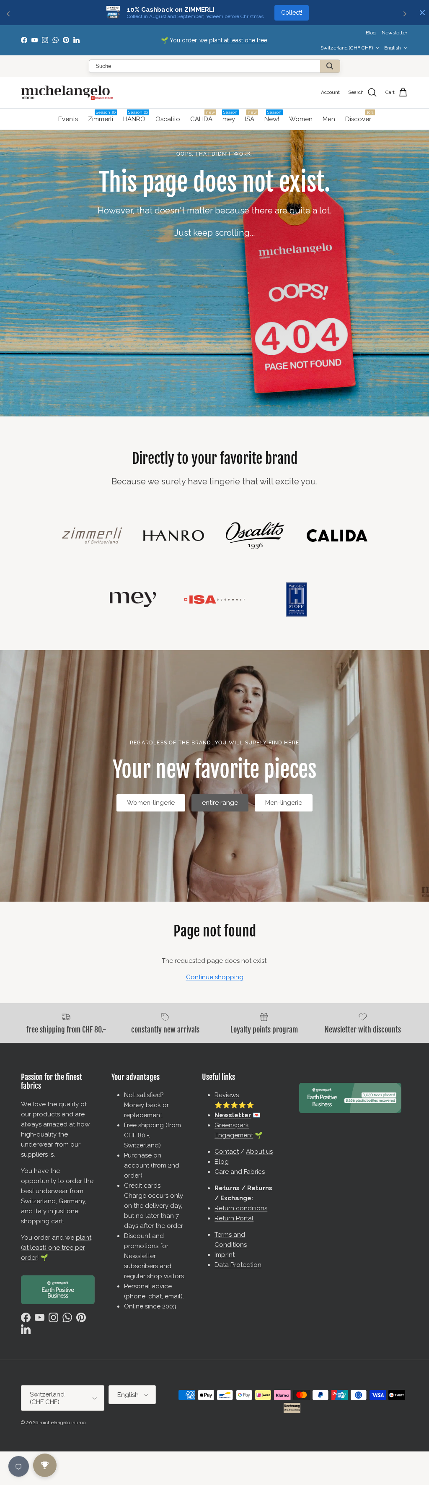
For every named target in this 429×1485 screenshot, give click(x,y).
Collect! (291, 12)
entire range (220, 802)
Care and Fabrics (239, 1172)
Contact (226, 1151)
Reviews (226, 1095)
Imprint (224, 1255)
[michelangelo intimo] (67, 93)
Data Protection (237, 1265)
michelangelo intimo (62, 1422)
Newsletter (179, 43)
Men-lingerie (283, 802)
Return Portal (233, 1218)
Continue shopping (214, 977)
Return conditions (240, 1208)
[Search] (330, 66)
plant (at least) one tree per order (56, 1247)
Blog (371, 33)
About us (259, 1151)
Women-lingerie (151, 802)
